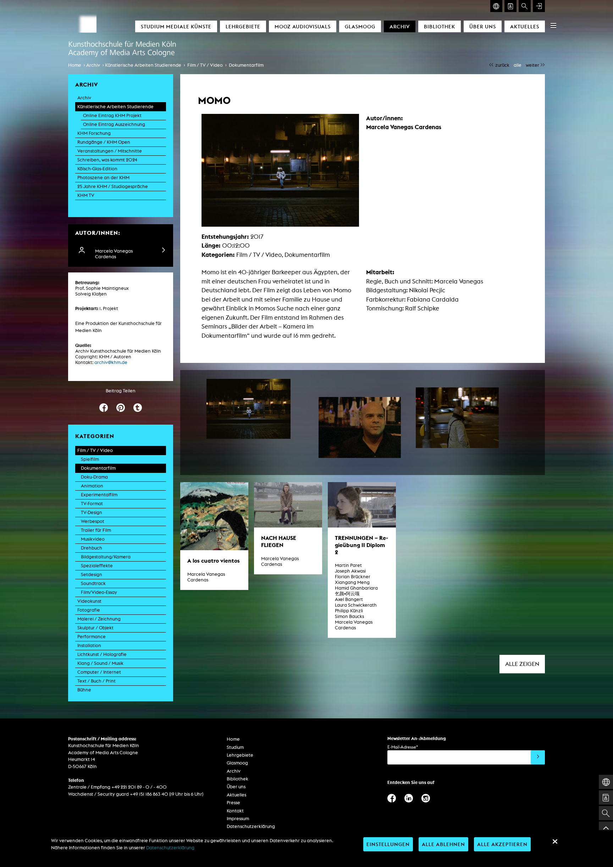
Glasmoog (360, 26)
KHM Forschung (94, 133)
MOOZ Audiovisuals (303, 26)
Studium (235, 747)
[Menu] (553, 25)
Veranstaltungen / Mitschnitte (109, 151)
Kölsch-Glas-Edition (97, 168)
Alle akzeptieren (502, 844)
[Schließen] (555, 841)
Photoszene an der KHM (103, 177)
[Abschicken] (538, 757)
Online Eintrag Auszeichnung (114, 124)
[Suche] (525, 6)
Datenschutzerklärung (251, 826)
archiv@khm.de (110, 362)
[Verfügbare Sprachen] (496, 6)
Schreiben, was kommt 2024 (107, 159)
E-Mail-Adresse (402, 747)
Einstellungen (388, 844)
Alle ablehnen (443, 844)
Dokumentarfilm (246, 65)
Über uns (482, 26)
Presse (233, 802)
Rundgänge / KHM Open (103, 142)
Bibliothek (439, 26)
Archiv (400, 26)
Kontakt (235, 810)
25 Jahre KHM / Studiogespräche (112, 186)
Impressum (238, 818)
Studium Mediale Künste (176, 26)
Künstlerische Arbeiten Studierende (143, 65)
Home (74, 65)
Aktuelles (524, 26)
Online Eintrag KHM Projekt (112, 115)
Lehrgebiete (243, 26)
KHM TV (85, 195)
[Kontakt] (510, 6)
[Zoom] (248, 409)
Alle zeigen (522, 664)
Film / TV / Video (205, 65)
